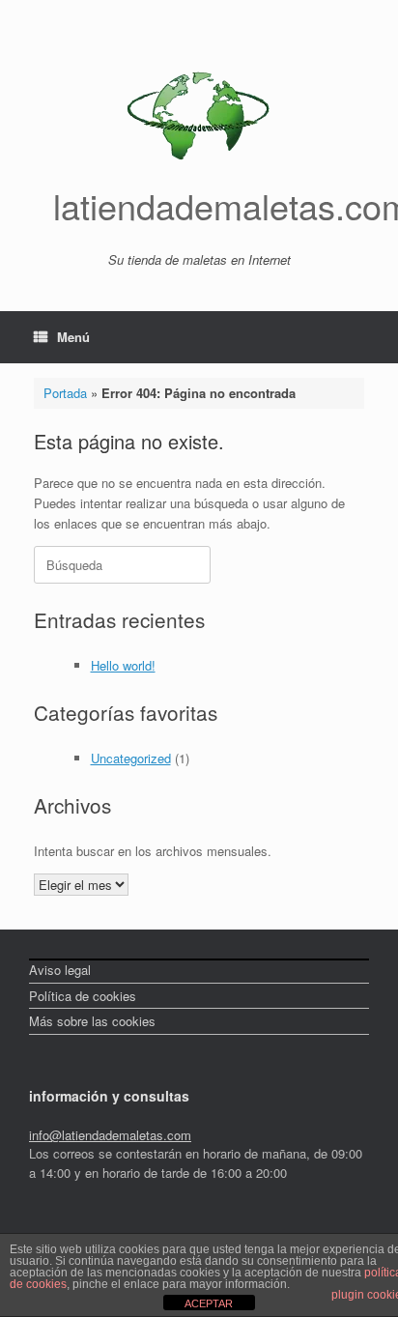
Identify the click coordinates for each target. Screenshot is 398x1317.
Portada (65, 393)
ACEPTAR (209, 1303)
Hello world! (123, 665)
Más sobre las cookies (92, 1021)
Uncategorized (131, 758)
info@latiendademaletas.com (110, 1135)
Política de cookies (82, 996)
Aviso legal (60, 969)
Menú (73, 337)
